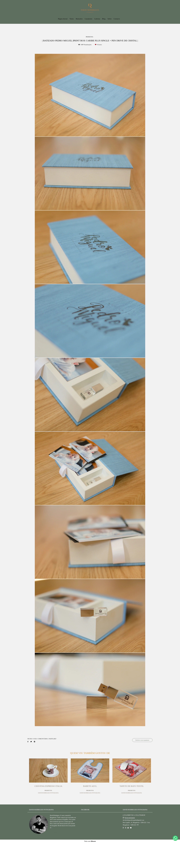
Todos (72, 19)
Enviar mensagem (130, 817)
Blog (104, 19)
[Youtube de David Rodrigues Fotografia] (131, 827)
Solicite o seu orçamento (142, 740)
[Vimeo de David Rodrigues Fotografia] (128, 827)
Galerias (97, 19)
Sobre (110, 19)
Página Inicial (63, 19)
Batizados (79, 19)
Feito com (90, 841)
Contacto (117, 19)
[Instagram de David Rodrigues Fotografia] (125, 827)
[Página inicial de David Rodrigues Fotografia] (90, 8)
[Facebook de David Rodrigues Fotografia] (123, 827)
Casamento (88, 19)
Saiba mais (56, 832)
